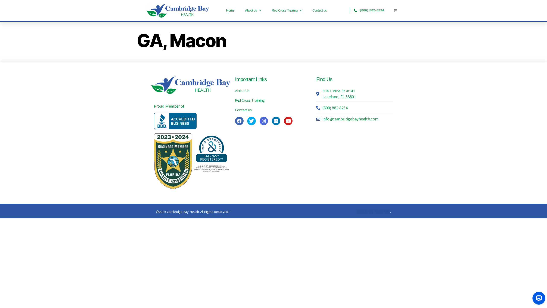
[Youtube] (288, 121)
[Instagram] (264, 121)
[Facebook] (239, 121)
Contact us (319, 10)
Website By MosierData (373, 211)
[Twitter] (251, 121)
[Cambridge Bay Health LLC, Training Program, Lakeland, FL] (175, 121)
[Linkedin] (276, 121)
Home (230, 10)
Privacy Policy (240, 211)
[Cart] (395, 10)
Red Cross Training (285, 10)
